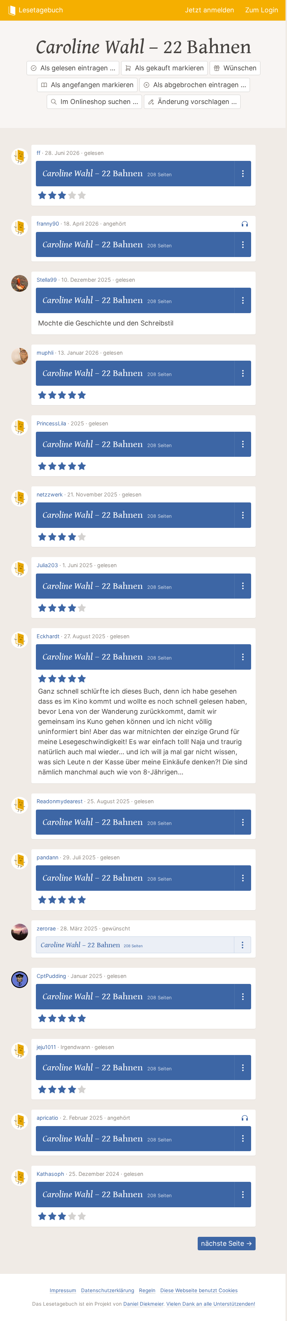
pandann (47, 857)
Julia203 (47, 565)
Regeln (147, 1290)
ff (38, 153)
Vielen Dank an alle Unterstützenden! (210, 1304)
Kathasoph (50, 1174)
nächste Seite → (226, 1243)
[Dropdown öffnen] (242, 173)
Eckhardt (48, 636)
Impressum (63, 1290)
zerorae (46, 928)
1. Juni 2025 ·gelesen (89, 565)
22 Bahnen (207, 47)
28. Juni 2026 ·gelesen (74, 153)
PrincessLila (51, 423)
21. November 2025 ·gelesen (104, 494)
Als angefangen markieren (92, 85)
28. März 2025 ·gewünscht (95, 928)
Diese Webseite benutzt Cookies (199, 1290)
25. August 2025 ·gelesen (120, 801)
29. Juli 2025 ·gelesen (91, 857)
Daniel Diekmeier (143, 1304)
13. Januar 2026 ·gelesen (90, 352)
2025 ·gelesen (89, 423)
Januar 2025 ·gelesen (98, 976)
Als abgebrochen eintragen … (199, 85)
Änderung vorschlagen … (197, 102)
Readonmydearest (60, 801)
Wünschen (240, 68)
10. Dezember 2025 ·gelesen (98, 279)
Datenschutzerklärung (107, 1290)
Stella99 (47, 279)
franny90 (48, 223)
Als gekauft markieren (169, 68)
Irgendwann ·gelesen (87, 1047)
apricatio (47, 1117)
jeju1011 (46, 1047)
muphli (45, 352)
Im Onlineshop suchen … (99, 102)
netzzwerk (50, 494)
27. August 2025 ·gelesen (96, 636)
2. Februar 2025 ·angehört (96, 1117)
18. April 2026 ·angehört (95, 223)
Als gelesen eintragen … (77, 68)
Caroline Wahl (90, 47)
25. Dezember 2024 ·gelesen (106, 1174)
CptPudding (51, 976)
